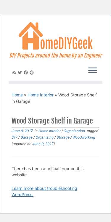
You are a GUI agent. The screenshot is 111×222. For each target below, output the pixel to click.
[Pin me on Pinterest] (33, 72)
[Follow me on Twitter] (21, 72)
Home (17, 94)
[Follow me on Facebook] (27, 72)
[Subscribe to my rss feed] (15, 72)
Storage (63, 137)
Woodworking (84, 137)
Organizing (45, 137)
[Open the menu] (92, 70)
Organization (75, 131)
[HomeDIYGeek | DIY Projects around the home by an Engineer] (55, 36)
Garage (26, 137)
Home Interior (41, 94)
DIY (15, 137)
